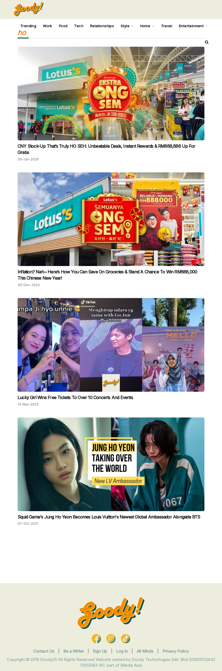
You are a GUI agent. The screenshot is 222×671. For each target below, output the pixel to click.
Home (146, 26)
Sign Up (100, 651)
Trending (28, 26)
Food (63, 26)
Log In (122, 651)
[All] (206, 42)
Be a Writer (73, 651)
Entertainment (192, 26)
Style (125, 26)
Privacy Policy (175, 651)
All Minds (146, 651)
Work (47, 26)
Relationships (102, 26)
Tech (78, 26)
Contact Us (43, 651)
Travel (166, 26)
